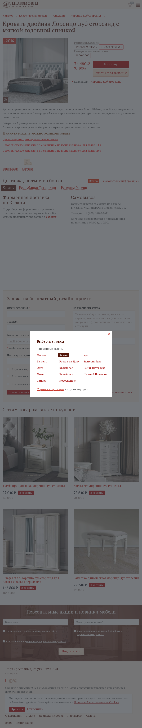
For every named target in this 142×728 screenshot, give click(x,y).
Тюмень (42, 361)
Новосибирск (67, 380)
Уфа (86, 355)
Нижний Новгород (96, 374)
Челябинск (66, 374)
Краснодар (66, 368)
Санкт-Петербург (94, 368)
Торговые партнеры (50, 389)
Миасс (41, 374)
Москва (41, 355)
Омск (40, 368)
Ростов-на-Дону (69, 361)
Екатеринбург (92, 361)
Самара (41, 380)
